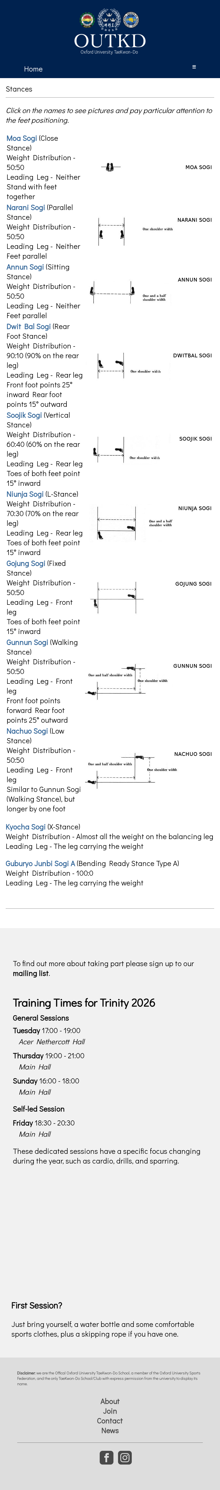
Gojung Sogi (26, 563)
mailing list (31, 973)
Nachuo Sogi (27, 731)
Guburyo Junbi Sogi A (40, 863)
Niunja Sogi (25, 494)
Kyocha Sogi (26, 826)
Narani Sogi (26, 207)
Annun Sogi (25, 267)
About (110, 1401)
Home (33, 69)
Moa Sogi (22, 138)
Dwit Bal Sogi (29, 326)
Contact (110, 1420)
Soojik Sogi (24, 415)
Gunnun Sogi (27, 642)
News (110, 1430)
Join (110, 1411)
